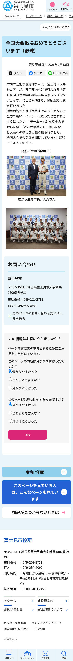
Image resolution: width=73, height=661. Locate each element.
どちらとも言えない (26, 379)
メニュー (9, 657)
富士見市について (50, 609)
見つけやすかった (24, 404)
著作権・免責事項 (15, 623)
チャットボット (27, 658)
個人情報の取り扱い (16, 629)
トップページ (34, 16)
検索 (64, 657)
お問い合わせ (13, 609)
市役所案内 (45, 600)
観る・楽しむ (55, 16)
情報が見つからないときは (35, 512)
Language (52, 9)
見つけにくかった (24, 421)
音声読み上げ (66, 9)
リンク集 (39, 629)
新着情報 (45, 658)
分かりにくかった (24, 388)
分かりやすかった (24, 371)
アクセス (10, 600)
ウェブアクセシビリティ (46, 623)
